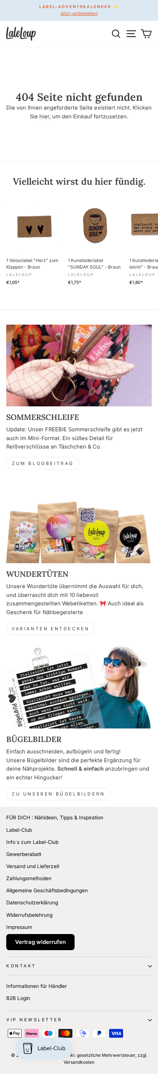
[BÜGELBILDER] (79, 687)
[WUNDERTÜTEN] (79, 522)
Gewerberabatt (23, 854)
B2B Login (18, 998)
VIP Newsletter (34, 1019)
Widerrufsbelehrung (29, 915)
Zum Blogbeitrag (43, 463)
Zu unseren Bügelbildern (58, 794)
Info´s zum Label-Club (32, 842)
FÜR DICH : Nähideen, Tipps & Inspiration (54, 817)
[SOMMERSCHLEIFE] (79, 365)
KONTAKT (21, 965)
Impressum (19, 927)
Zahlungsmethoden (28, 878)
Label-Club (19, 830)
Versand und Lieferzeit (32, 866)
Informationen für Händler (36, 986)
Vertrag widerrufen (40, 941)
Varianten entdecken (50, 628)
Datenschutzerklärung (32, 902)
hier (44, 116)
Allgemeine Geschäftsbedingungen (47, 890)
